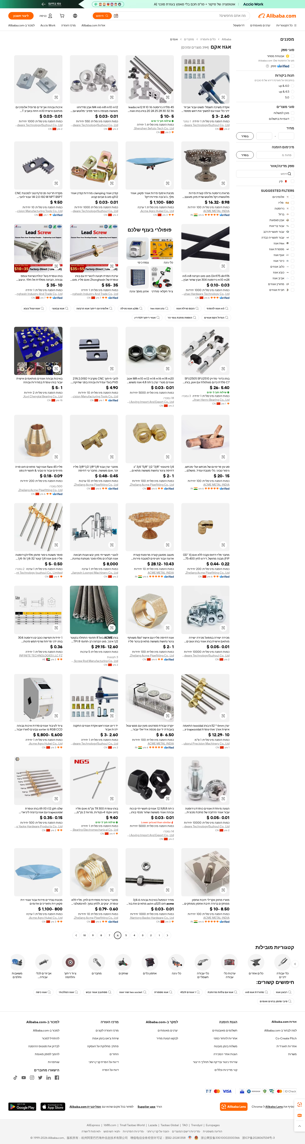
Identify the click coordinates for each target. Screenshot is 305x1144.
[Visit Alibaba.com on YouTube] (23, 1077)
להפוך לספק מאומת (47, 1054)
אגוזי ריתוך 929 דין (145, 317)
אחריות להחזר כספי (225, 1038)
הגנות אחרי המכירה (225, 1054)
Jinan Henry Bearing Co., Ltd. (210, 399)
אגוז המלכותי (66, 992)
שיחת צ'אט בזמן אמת (105, 1038)
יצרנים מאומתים (168, 1030)
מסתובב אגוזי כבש (96, 992)
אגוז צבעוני (58, 308)
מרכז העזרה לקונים (107, 1030)
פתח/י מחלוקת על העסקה (103, 1046)
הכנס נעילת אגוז (185, 308)
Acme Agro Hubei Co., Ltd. (157, 211)
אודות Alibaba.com (284, 1021)
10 (84, 935)
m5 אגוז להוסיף (215, 308)
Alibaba (226, 39)
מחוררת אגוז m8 (254, 992)
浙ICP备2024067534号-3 (258, 1137)
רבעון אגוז (281, 992)
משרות (292, 1054)
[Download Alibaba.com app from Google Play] (22, 1106)
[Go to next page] (76, 935)
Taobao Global (170, 1125)
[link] (299, 1104)
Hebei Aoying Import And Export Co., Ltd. (150, 401)
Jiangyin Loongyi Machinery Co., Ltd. (94, 572)
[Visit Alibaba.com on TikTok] (15, 1077)
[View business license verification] (190, 1138)
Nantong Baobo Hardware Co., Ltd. (152, 917)
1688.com (110, 1125)
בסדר (245, 136)
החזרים (114, 1054)
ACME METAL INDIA (216, 211)
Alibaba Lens (274, 1106)
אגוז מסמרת (161, 992)
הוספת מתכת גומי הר (180, 317)
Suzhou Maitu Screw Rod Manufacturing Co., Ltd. (94, 661)
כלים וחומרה (208, 39)
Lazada (152, 1125)
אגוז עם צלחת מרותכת (220, 992)
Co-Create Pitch (286, 1038)
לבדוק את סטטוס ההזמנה (43, 1046)
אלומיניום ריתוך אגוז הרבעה (92, 308)
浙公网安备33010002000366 (220, 1137)
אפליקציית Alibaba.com (85, 1106)
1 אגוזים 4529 (188, 992)
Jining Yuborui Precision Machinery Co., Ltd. (205, 743)
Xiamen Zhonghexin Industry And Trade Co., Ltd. (94, 293)
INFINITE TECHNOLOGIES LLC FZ (40, 655)
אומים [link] (174, 39)
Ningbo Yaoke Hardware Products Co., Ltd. (38, 826)
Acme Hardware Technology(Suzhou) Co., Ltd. (205, 125)
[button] (115, 15)
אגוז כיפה (41, 992)
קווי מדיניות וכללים (226, 1070)
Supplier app (146, 1106)
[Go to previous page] (167, 935)
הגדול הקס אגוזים (214, 317)
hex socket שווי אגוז (130, 992)
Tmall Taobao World (132, 1125)
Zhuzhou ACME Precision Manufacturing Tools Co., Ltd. (38, 211)
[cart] (62, 16)
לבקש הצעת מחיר (167, 1038)
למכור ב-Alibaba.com (46, 1030)
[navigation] (265, 488)
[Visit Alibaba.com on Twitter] (40, 1077)
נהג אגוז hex (157, 308)
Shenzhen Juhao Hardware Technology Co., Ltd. (205, 293)
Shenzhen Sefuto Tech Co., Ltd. (154, 128)
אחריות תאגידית (287, 1046)
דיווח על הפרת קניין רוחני (104, 1062)
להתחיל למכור (50, 1038)
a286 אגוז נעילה (129, 308)
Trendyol (196, 1125)
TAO (185, 1125)
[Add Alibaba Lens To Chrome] (234, 1106)
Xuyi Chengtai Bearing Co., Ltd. (42, 396)
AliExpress (93, 1125)
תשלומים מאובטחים (224, 1030)
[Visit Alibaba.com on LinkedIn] (48, 1077)
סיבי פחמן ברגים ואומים (273, 1001)
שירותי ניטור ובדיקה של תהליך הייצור (215, 1062)
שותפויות (53, 1062)
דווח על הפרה (110, 1070)
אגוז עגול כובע (32, 308)
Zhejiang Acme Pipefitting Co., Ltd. (151, 484)
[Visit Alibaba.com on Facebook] (56, 1077)
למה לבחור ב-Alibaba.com (280, 1030)
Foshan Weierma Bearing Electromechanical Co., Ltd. (94, 829)
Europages (213, 1125)
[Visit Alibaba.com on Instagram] (31, 1077)
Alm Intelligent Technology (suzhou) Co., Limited (38, 572)
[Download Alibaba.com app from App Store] (52, 1106)
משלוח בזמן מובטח (225, 1046)
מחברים (189, 39)
